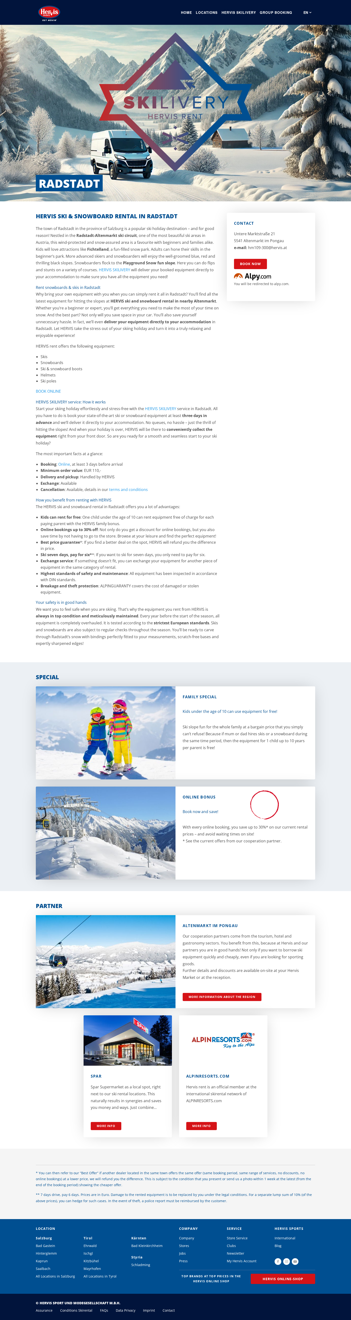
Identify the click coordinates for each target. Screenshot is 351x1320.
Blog (278, 1245)
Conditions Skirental (76, 1310)
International (285, 1238)
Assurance (44, 1310)
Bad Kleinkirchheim (147, 1245)
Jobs (182, 1253)
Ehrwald (90, 1245)
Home (186, 12)
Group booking (276, 12)
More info (106, 1126)
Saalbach (43, 1268)
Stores (184, 1245)
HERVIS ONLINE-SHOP (283, 1279)
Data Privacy (125, 1310)
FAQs (104, 1310)
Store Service (237, 1238)
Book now (250, 263)
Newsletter (235, 1253)
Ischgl (88, 1253)
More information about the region (222, 997)
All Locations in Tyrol (100, 1276)
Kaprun (42, 1261)
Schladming (140, 1265)
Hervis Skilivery (239, 12)
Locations (207, 12)
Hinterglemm (46, 1253)
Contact (169, 1310)
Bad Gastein (45, 1245)
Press (183, 1261)
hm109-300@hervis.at (267, 247)
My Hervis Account (241, 1261)
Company (186, 1238)
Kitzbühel (91, 1261)
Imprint (149, 1310)
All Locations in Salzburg (55, 1276)
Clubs (231, 1245)
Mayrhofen (92, 1268)
